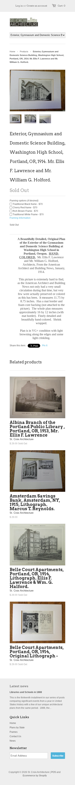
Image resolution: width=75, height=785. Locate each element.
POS (53, 772)
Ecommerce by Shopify (35, 775)
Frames (14, 732)
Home (13, 723)
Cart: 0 (61, 5)
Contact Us (15, 736)
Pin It (44, 345)
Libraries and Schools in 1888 (26, 692)
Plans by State (17, 727)
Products (24, 51)
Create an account (37, 5)
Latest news (19, 686)
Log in (19, 5)
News (13, 740)
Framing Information (20, 218)
